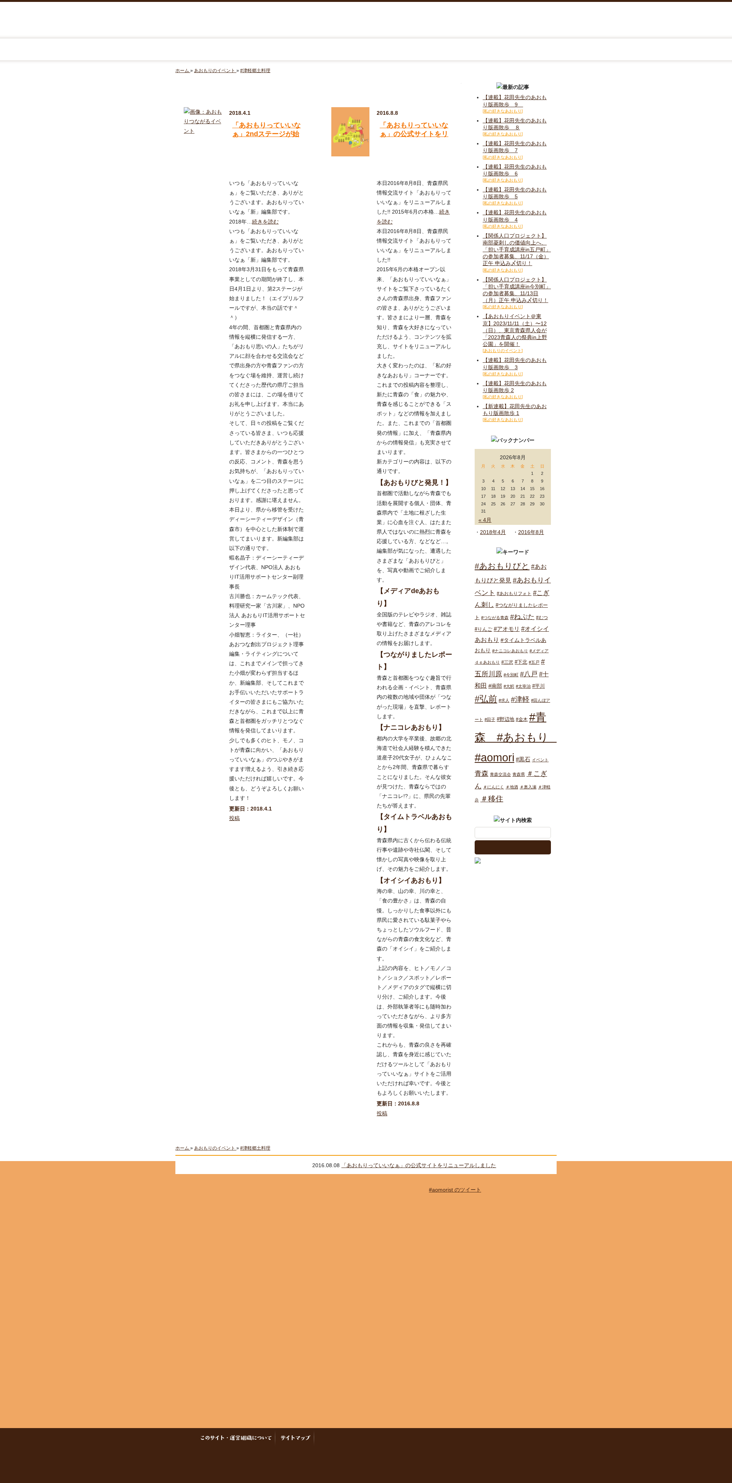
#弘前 (486, 699)
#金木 (522, 719)
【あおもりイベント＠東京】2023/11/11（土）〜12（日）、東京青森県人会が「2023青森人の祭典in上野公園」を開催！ (515, 330)
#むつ (542, 617)
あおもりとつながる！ (269, 49)
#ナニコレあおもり (510, 650)
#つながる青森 (495, 617)
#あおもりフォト (514, 593)
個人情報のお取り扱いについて (395, 1438)
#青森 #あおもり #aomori (517, 737)
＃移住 (491, 799)
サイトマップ (295, 1438)
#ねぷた (522, 617)
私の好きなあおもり (462, 49)
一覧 (547, 1165)
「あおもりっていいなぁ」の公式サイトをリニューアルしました (414, 134)
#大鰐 (509, 686)
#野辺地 (505, 719)
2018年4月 (493, 532)
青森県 (518, 774)
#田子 (490, 719)
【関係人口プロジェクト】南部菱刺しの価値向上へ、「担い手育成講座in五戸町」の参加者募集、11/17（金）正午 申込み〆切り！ (517, 250)
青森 (481, 773)
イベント (540, 760)
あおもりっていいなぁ (365, 21)
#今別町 (511, 674)
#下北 (521, 662)
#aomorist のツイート (455, 1190)
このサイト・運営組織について (238, 1438)
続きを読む (265, 222)
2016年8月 (531, 532)
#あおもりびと (502, 566)
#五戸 (534, 662)
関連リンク (516, 1438)
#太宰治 (523, 686)
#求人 (504, 700)
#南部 (495, 686)
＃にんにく (493, 787)
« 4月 (484, 520)
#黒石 (523, 759)
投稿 (234, 818)
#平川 (538, 686)
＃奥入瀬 (528, 787)
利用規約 (331, 1438)
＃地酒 (512, 787)
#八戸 (529, 674)
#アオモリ (507, 629)
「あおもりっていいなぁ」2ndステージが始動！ (266, 134)
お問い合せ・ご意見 (472, 1438)
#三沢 (507, 662)
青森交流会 (500, 774)
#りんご (483, 629)
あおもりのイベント (366, 49)
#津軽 (520, 699)
